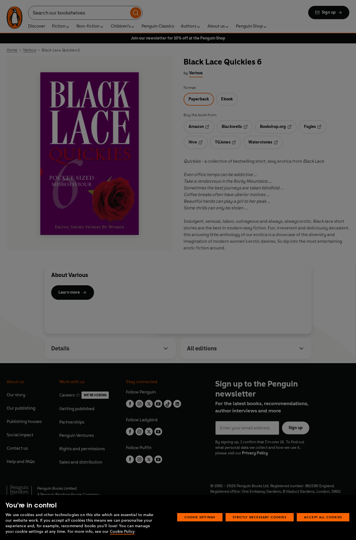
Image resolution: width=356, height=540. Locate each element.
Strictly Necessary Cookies (259, 517)
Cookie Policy (122, 531)
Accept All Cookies (323, 517)
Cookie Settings (200, 517)
